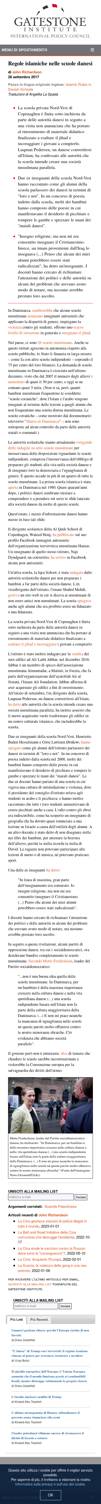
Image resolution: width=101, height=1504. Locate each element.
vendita (77, 653)
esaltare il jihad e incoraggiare (32, 644)
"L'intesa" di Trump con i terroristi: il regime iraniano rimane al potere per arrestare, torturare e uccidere (50, 1353)
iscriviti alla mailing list (29, 1283)
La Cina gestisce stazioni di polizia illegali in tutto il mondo (52, 1223)
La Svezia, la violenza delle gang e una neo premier (52, 1268)
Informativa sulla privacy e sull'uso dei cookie (50, 1484)
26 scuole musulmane (55, 342)
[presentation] (16, 1320)
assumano (35, 316)
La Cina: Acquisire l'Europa (39, 1259)
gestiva (13, 595)
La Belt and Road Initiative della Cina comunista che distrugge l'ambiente (47, 1235)
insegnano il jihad (76, 332)
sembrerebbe (42, 310)
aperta (13, 487)
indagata (76, 572)
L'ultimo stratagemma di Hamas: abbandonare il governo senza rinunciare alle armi (46, 1415)
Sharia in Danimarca (42, 421)
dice (64, 1053)
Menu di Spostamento (24, 50)
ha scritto (58, 557)
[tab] (16, 1320)
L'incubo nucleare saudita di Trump (36, 1396)
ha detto (14, 704)
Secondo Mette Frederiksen (50, 961)
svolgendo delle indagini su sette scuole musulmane (50, 444)
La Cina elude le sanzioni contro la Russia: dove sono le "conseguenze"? (52, 1251)
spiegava (84, 600)
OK (50, 1495)
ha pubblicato (63, 534)
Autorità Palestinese (60, 1206)
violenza (15, 327)
